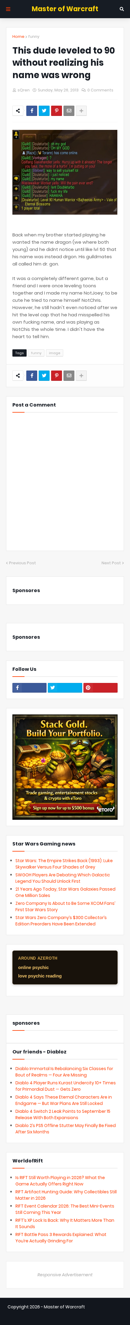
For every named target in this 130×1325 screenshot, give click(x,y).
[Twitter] (44, 111)
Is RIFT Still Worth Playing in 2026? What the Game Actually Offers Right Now (60, 1181)
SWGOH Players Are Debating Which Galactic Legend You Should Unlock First (62, 878)
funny (33, 36)
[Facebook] (31, 111)
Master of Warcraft (65, 9)
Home (18, 36)
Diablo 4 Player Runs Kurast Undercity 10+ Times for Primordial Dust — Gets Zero (65, 1086)
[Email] (68, 111)
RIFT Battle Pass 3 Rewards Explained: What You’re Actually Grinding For (60, 1237)
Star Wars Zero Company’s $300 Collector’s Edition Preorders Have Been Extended (61, 921)
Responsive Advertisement (65, 1275)
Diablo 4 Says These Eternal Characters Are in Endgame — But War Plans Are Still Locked (63, 1100)
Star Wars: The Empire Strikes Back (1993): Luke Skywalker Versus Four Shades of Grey (64, 864)
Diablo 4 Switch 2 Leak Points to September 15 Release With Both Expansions (62, 1114)
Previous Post (22, 563)
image (54, 353)
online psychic (33, 967)
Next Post (111, 563)
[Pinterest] (56, 111)
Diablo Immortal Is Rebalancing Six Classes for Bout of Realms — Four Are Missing (64, 1072)
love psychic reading (40, 975)
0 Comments (100, 90)
